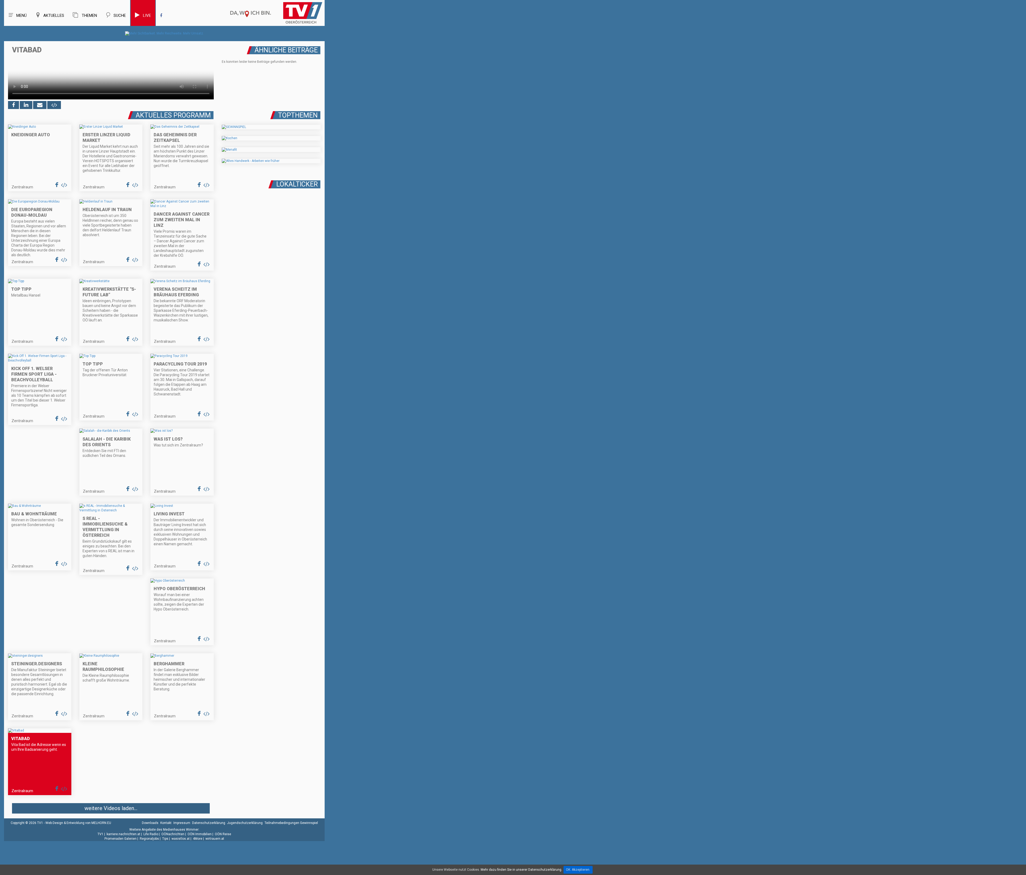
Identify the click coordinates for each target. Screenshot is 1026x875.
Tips (165, 839)
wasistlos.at (181, 839)
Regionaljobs (149, 839)
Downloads (150, 823)
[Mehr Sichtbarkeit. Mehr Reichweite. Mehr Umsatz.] (164, 33)
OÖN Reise (223, 834)
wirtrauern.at (214, 839)
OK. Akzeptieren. (578, 870)
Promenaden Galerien (120, 839)
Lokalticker (297, 184)
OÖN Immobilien (200, 834)
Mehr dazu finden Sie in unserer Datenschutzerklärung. (521, 870)
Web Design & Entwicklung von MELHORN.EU (78, 823)
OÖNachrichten (172, 834)
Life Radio (150, 834)
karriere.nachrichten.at (123, 834)
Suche (120, 15)
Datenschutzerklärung (208, 823)
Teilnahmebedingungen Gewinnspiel (291, 823)
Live (147, 15)
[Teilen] (39, 105)
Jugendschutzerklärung (245, 823)
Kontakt (166, 823)
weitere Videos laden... (110, 808)
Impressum (181, 823)
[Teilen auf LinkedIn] (26, 105)
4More (197, 839)
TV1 (100, 834)
